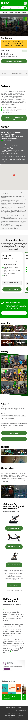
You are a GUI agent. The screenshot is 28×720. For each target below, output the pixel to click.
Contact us (13, 707)
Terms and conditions (10, 715)
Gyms (11, 12)
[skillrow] (14, 519)
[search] (14, 7)
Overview (4, 73)
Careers (19, 707)
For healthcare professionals (8, 709)
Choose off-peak (12, 289)
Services (17, 12)
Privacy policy (19, 715)
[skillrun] (14, 555)
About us (8, 707)
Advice (24, 12)
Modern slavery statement (14, 713)
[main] (14, 367)
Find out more (14, 439)
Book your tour (14, 67)
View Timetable (14, 433)
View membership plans (14, 61)
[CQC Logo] (8, 664)
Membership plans (16, 73)
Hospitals (4, 12)
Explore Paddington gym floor (14, 118)
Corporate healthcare (21, 710)
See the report (7, 668)
